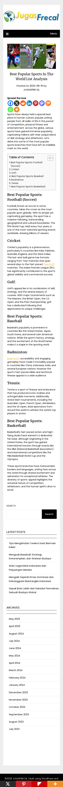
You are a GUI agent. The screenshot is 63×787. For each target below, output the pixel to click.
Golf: (14, 172)
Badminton (13, 358)
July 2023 (14, 729)
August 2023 (16, 721)
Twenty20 (48, 264)
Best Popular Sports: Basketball (28, 186)
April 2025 (14, 626)
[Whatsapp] (10, 109)
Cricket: (15, 169)
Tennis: (15, 183)
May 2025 (14, 619)
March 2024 (15, 670)
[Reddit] (23, 103)
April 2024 (14, 663)
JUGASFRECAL (31, 89)
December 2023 (18, 692)
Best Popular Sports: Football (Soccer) (26, 164)
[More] (17, 109)
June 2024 (15, 648)
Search (11, 505)
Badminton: (17, 179)
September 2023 (19, 714)
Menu (53, 33)
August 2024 (16, 633)
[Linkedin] (29, 103)
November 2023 (18, 699)
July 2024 (14, 641)
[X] (17, 103)
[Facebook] (10, 103)
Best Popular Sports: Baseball (27, 176)
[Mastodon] (42, 103)
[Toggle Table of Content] (48, 158)
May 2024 (14, 655)
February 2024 (17, 677)
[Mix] (48, 103)
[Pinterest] (35, 103)
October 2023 (17, 707)
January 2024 (17, 685)
